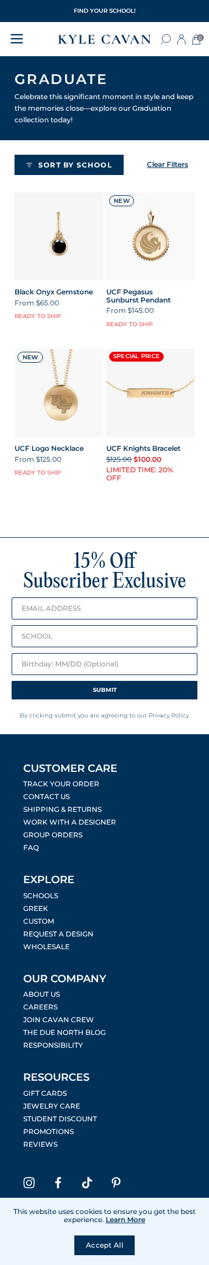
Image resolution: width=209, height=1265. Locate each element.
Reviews (40, 1144)
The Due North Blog (64, 1032)
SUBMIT (105, 690)
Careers (40, 1007)
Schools (40, 895)
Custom (38, 921)
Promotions (48, 1131)
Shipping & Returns (62, 809)
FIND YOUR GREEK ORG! (104, 10)
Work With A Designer (69, 822)
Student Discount (60, 1118)
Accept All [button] (104, 1245)
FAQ (31, 847)
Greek (35, 908)
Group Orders (52, 835)
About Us (41, 994)
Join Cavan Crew (58, 1019)
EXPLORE (48, 879)
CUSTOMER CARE (70, 768)
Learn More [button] (125, 1219)
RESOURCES (56, 1077)
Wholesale (46, 946)
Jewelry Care (51, 1106)
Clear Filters (167, 164)
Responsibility (53, 1045)
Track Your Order (61, 784)
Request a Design (58, 934)
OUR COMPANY (64, 979)
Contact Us (46, 796)
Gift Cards (45, 1093)
